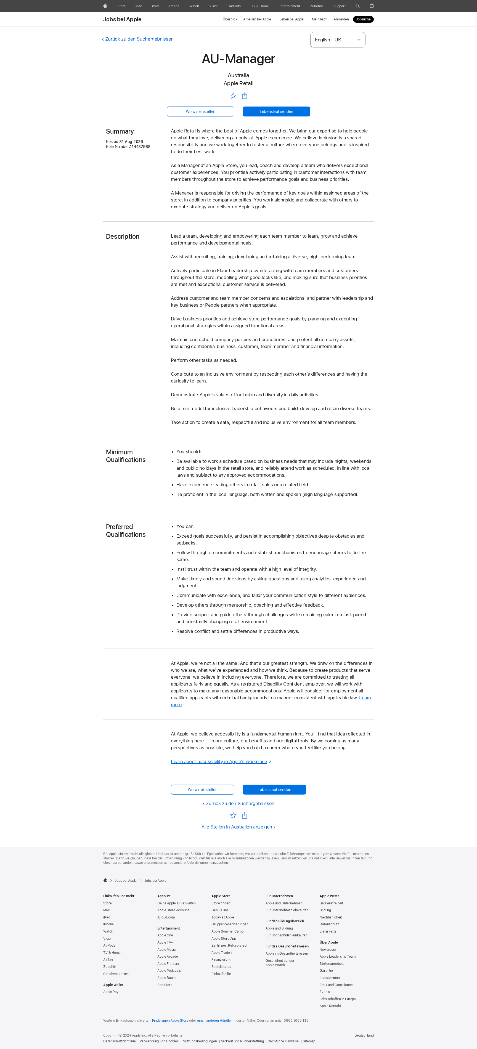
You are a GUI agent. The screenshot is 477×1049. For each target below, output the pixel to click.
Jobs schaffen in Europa (338, 999)
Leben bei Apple (291, 19)
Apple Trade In (222, 953)
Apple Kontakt (330, 1006)
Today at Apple (222, 917)
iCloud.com (166, 917)
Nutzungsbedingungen (200, 1041)
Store (107, 903)
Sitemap (309, 1041)
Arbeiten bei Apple (257, 19)
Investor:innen (330, 978)
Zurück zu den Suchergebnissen (139, 39)
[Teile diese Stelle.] (244, 95)
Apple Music (166, 950)
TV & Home (112, 953)
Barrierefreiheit (331, 903)
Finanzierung (221, 960)
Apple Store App (223, 939)
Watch (108, 931)
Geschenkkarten (116, 974)
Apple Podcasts (169, 971)
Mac (106, 910)
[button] (357, 6)
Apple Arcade (167, 956)
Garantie (326, 971)
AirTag (108, 960)
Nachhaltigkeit (331, 917)
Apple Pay (111, 992)
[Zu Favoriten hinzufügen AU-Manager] (233, 95)
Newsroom (328, 950)
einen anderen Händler (214, 1021)
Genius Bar (219, 910)
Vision (107, 939)
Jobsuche (363, 19)
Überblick (230, 19)
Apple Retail (238, 83)
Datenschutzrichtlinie (119, 1041)
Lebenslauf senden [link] (276, 111)
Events (325, 992)
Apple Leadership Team (337, 956)
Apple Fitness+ (168, 964)
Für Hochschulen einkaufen (287, 935)
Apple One (165, 935)
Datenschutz (329, 924)
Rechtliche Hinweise (283, 1041)
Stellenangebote (332, 964)
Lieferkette (328, 931)
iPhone (108, 924)
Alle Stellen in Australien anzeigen (237, 827)
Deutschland (364, 1035)
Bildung (325, 910)
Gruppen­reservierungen (229, 924)
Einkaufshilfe (221, 974)
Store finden (220, 903)
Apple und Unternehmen (284, 903)
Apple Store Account (173, 910)
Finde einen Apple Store (170, 1021)
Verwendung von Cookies (159, 1041)
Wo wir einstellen (200, 111)
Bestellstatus (221, 967)
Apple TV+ (165, 942)
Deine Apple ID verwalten (176, 903)
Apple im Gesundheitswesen (287, 953)
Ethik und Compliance (336, 985)
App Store (165, 985)
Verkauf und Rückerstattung (242, 1041)
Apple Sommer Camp (227, 931)
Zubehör (109, 967)
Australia (238, 75)
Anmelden (341, 19)
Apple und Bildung (279, 928)
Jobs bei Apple (122, 19)
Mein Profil (320, 19)
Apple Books (166, 978)
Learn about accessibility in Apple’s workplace (219, 761)
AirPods (109, 945)
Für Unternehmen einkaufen (287, 910)
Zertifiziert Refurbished (229, 945)
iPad (106, 917)
